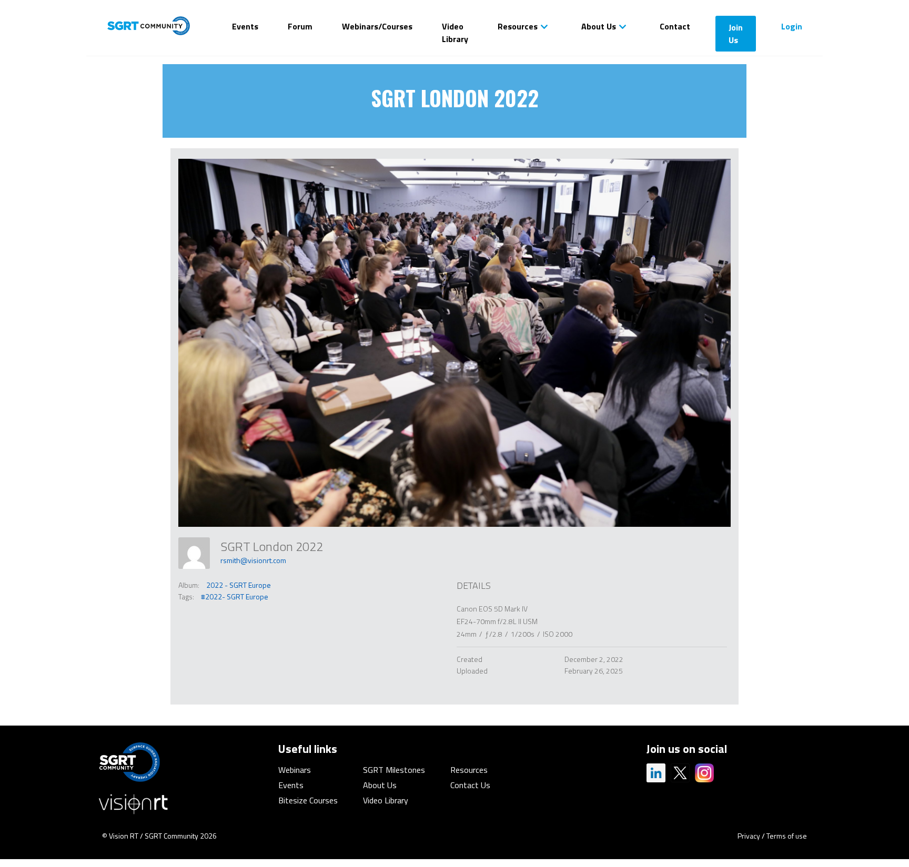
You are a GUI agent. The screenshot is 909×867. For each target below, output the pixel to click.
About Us (598, 26)
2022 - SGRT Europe (238, 584)
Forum (300, 26)
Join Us (736, 33)
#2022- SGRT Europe (234, 596)
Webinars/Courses (377, 26)
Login (791, 26)
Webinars (294, 769)
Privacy (749, 835)
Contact (675, 26)
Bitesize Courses (308, 800)
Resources (518, 26)
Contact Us (470, 785)
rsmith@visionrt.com (253, 560)
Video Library (455, 32)
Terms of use (786, 835)
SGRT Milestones (394, 769)
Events (245, 26)
